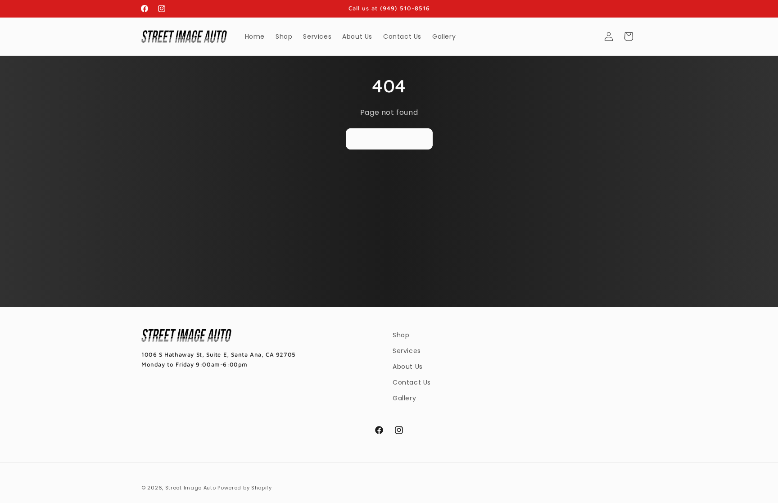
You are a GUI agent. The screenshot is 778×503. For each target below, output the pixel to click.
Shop (401, 335)
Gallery (404, 398)
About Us (408, 366)
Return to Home (389, 138)
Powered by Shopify (244, 487)
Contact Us (412, 382)
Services (407, 350)
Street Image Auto (190, 487)
